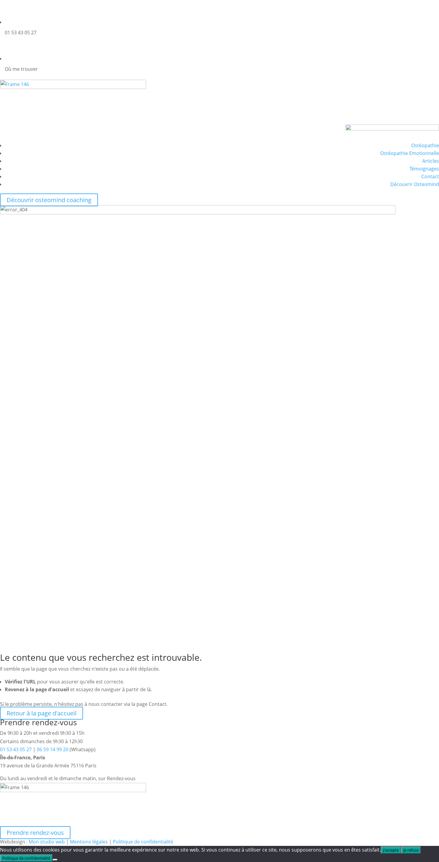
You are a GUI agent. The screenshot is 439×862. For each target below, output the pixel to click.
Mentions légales (89, 841)
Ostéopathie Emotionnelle (409, 153)
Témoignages (424, 168)
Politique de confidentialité (143, 841)
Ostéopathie (425, 145)
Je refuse (410, 850)
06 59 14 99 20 (52, 749)
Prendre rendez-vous (35, 833)
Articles (430, 161)
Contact (430, 176)
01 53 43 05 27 (16, 749)
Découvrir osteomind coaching (49, 200)
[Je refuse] (55, 860)
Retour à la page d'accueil (41, 713)
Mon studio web (47, 841)
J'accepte (391, 850)
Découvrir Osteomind (414, 184)
